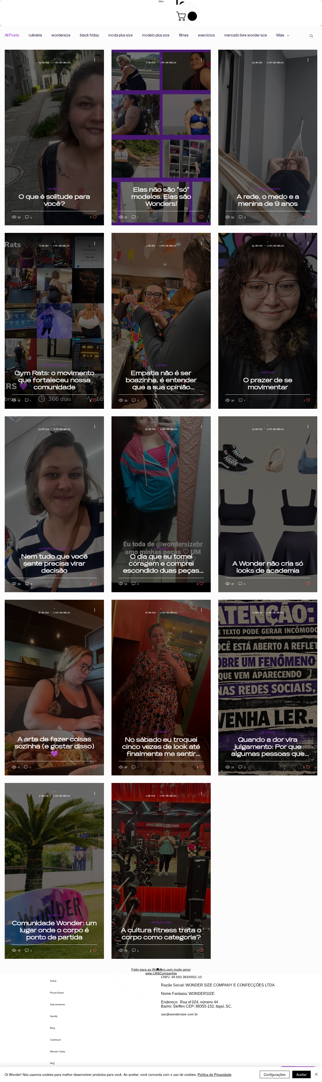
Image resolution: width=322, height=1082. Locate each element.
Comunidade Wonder (54, 365)
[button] (311, 36)
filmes (184, 35)
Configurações (274, 1074)
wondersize (60, 35)
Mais (280, 35)
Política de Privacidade (214, 1074)
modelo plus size (155, 35)
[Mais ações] (96, 60)
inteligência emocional (54, 549)
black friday (89, 35)
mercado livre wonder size (245, 35)
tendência (54, 189)
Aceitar (301, 1074)
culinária (35, 35)
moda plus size (120, 35)
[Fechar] (316, 1074)
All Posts (12, 35)
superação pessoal (268, 189)
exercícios (206, 35)
